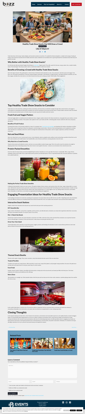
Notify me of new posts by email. (16, 390)
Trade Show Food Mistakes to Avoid (63, 350)
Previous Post (11, 327)
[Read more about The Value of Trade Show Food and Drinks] (20, 343)
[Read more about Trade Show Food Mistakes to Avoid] (64, 343)
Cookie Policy (42, 405)
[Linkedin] (45, 51)
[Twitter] (42, 51)
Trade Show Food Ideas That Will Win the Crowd (41, 351)
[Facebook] (40, 51)
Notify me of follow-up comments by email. (18, 387)
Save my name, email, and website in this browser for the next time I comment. (26, 385)
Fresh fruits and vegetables (48, 126)
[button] (62, 4)
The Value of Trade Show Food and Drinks (18, 351)
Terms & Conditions (42, 402)
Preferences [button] (26, 411)
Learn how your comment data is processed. (34, 395)
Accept (79, 410)
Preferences (66, 410)
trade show (36, 65)
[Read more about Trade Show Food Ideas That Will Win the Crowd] (42, 343)
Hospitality (42, 46)
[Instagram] (67, 402)
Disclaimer (42, 407)
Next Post (74, 327)
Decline (73, 410)
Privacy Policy (42, 404)
